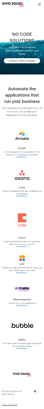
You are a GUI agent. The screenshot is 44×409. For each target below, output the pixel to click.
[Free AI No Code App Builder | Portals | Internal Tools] (10, 405)
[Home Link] (13, 4)
